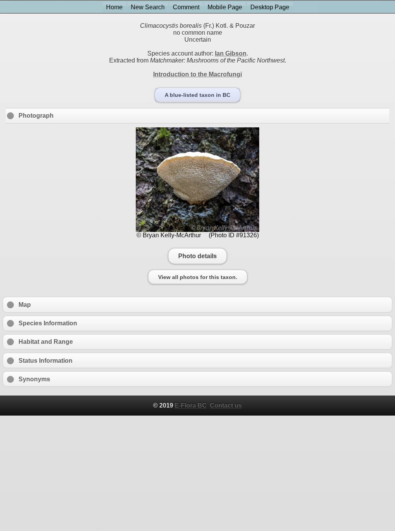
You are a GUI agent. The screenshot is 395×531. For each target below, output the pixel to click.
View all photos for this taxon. (198, 277)
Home (114, 7)
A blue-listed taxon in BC (197, 95)
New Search (148, 7)
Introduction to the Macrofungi (197, 74)
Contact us (226, 405)
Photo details (197, 256)
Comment (186, 7)
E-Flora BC (191, 405)
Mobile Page (225, 7)
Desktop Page (269, 7)
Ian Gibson (230, 53)
